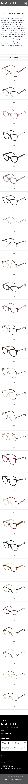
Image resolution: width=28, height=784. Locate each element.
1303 (14, 296)
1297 (14, 167)
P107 (14, 706)
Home (6, 779)
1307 (14, 382)
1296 (14, 145)
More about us (5, 733)
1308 (14, 404)
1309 (14, 426)
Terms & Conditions (14, 781)
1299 (14, 210)
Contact (11, 779)
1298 (14, 188)
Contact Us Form (7, 765)
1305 (14, 339)
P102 (14, 598)
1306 (14, 361)
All (14, 54)
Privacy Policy (18, 779)
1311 (14, 469)
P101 (14, 577)
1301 (14, 253)
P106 (14, 685)
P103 (14, 620)
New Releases (14, 57)
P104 (14, 641)
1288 (14, 124)
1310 (14, 447)
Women (14, 60)
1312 (14, 490)
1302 (14, 275)
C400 (14, 534)
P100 (14, 555)
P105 (14, 663)
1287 (14, 102)
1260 (14, 80)
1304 (14, 318)
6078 (14, 512)
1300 (14, 231)
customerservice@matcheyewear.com (12, 768)
